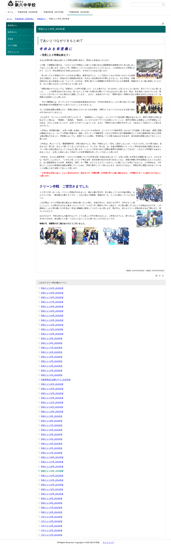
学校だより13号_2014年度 (52, 480)
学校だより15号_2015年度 (52, 389)
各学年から (12, 32)
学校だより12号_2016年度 (52, 325)
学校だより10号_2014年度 (52, 494)
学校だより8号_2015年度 (51, 421)
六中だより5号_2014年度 (51, 517)
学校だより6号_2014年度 (51, 512)
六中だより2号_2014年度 (51, 530)
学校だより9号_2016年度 (51, 338)
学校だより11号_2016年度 (52, 329)
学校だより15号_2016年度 (52, 311)
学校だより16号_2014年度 (52, 466)
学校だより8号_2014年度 (51, 503)
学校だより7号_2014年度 (51, 507)
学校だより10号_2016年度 (52, 334)
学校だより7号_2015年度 (51, 425)
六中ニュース (13, 52)
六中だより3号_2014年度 (51, 526)
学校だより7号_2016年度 (51, 348)
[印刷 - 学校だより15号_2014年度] (163, 23)
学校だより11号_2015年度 (52, 407)
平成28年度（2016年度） (80, 12)
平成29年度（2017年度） (54, 12)
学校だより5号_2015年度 (51, 434)
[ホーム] (68, 4)
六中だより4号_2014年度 (51, 521)
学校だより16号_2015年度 (52, 384)
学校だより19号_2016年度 (52, 297)
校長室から (41, 19)
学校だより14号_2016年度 (52, 315)
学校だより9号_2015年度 (51, 416)
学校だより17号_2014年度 (52, 462)
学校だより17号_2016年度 (52, 302)
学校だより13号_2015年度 (52, 398)
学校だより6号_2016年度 (51, 352)
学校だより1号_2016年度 (51, 375)
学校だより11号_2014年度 (52, 489)
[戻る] (160, 276)
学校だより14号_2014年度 (52, 476)
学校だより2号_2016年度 (51, 370)
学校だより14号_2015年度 (52, 393)
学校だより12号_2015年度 (52, 402)
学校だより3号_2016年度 (51, 366)
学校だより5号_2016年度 (51, 357)
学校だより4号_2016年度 (51, 361)
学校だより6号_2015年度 (51, 430)
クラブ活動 (12, 45)
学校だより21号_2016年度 (52, 288)
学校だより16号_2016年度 (52, 306)
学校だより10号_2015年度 (52, 411)
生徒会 (10, 39)
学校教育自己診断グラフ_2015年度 (56, 380)
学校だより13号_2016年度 (52, 320)
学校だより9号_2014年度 (51, 498)
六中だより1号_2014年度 (51, 535)
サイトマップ (108, 542)
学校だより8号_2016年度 (51, 343)
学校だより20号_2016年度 (52, 293)
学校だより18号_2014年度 (52, 457)
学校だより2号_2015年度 (51, 448)
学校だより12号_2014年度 (52, 485)
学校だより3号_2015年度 (51, 444)
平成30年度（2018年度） (28, 12)
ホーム (10, 12)
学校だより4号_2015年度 (51, 439)
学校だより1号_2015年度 (51, 453)
